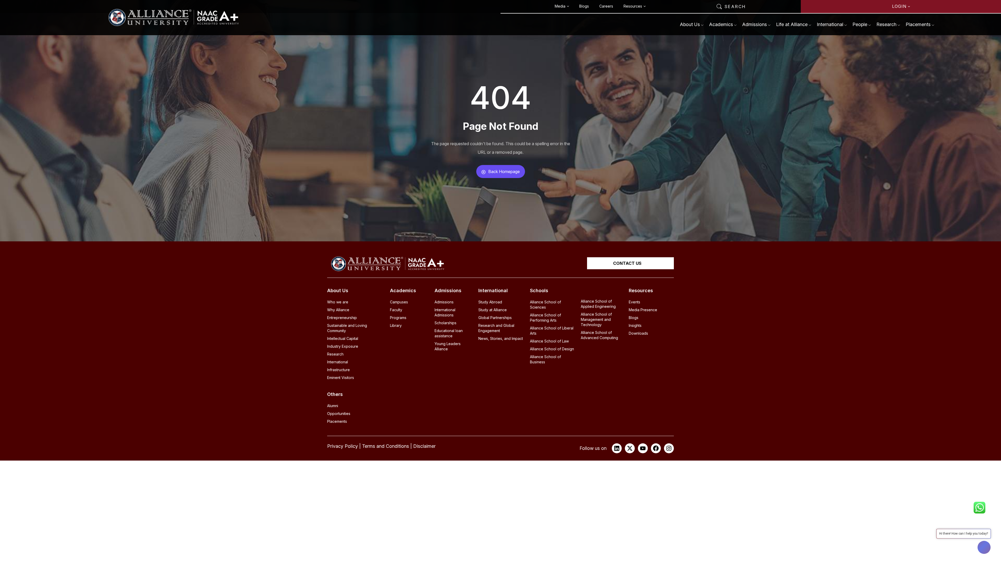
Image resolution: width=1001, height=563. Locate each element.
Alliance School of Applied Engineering (598, 304)
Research (886, 24)
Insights (635, 325)
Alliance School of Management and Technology (596, 319)
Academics (721, 24)
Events (634, 302)
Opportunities (338, 413)
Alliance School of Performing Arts (545, 317)
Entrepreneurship (342, 317)
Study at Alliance (492, 310)
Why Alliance (338, 310)
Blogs (584, 6)
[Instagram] (669, 448)
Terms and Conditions (385, 446)
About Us (690, 24)
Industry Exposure (342, 346)
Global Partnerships (495, 317)
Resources (633, 6)
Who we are (337, 302)
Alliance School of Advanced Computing (599, 335)
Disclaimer (424, 446)
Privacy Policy (342, 446)
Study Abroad (490, 302)
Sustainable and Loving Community (347, 328)
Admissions (754, 24)
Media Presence (643, 310)
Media (560, 6)
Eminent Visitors (340, 377)
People (859, 24)
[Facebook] (656, 448)
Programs (398, 317)
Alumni (332, 405)
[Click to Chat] (979, 506)
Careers (606, 6)
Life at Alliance (792, 24)
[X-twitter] (630, 448)
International (830, 24)
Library (396, 325)
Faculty (396, 310)
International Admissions (445, 312)
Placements (918, 24)
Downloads (638, 333)
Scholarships (445, 323)
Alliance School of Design (552, 349)
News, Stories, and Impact (500, 338)
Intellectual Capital (342, 338)
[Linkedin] (617, 448)
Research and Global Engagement (496, 328)
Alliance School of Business (545, 359)
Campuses (399, 302)
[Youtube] (643, 448)
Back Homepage (504, 171)
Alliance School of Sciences (545, 304)
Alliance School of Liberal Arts (551, 330)
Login (899, 6)
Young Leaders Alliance (448, 346)
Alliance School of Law (549, 341)
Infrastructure (338, 370)
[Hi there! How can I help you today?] (984, 547)
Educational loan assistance (449, 333)
